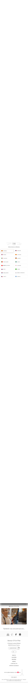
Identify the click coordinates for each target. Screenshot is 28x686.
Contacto (14, 663)
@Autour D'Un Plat (14, 606)
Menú (14, 661)
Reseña (14, 659)
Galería (14, 657)
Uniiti (15, 677)
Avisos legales (14, 665)
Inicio (14, 655)
